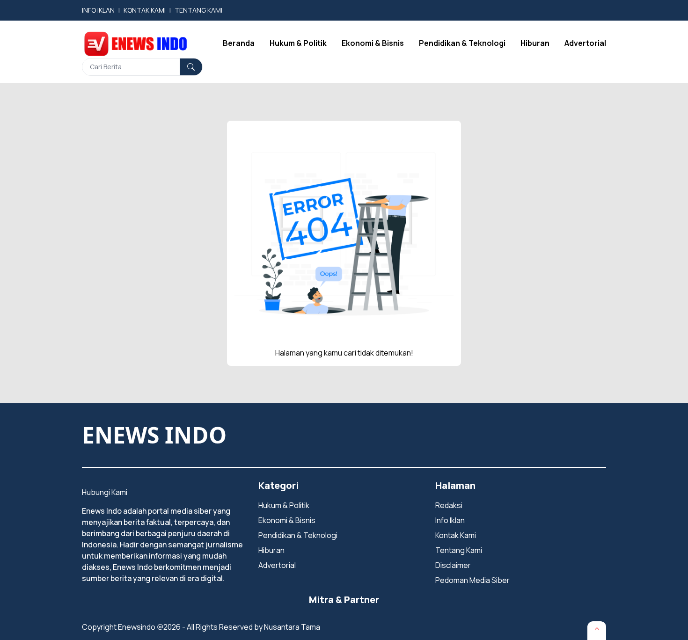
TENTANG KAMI (198, 10)
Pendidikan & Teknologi (462, 43)
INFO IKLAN (98, 10)
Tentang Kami (458, 550)
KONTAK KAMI (145, 10)
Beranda (239, 43)
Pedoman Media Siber (472, 580)
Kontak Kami (455, 535)
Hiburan (534, 43)
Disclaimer (453, 565)
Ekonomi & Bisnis (373, 43)
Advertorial (585, 43)
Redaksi (448, 505)
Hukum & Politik (298, 43)
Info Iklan (450, 520)
